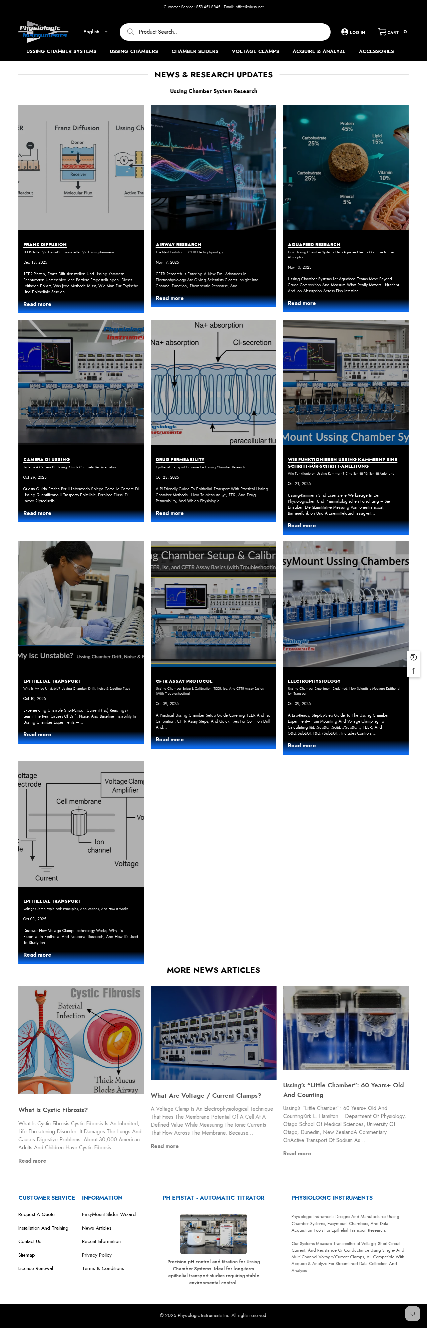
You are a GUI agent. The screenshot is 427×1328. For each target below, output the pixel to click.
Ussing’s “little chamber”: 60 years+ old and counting (343, 1090)
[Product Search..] (225, 32)
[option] (81, 1081)
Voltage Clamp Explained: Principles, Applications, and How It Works (75, 908)
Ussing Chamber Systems (61, 51)
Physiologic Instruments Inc (203, 1315)
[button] (407, 7)
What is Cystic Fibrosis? (53, 1109)
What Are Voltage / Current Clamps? (206, 1095)
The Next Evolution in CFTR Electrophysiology (189, 252)
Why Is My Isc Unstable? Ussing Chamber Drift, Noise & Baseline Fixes (76, 688)
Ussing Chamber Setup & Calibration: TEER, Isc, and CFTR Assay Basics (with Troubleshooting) (210, 691)
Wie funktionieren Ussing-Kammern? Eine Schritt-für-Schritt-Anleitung (341, 473)
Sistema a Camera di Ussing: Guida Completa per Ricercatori (69, 467)
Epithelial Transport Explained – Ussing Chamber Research (200, 467)
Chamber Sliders (195, 51)
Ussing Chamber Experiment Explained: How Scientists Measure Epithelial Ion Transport (344, 691)
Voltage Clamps (255, 51)
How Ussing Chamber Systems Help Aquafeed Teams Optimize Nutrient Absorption (342, 255)
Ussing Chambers (134, 51)
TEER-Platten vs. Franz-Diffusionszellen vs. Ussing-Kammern (68, 252)
